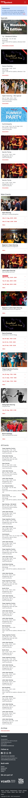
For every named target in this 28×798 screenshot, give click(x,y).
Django (2, 766)
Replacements (13, 790)
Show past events (5, 730)
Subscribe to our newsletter (8, 756)
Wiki (20, 792)
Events (20, 790)
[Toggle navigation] (25, 2)
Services (4, 792)
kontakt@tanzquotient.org (7, 745)
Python (2, 771)
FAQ (17, 792)
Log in (2, 794)
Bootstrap (3, 769)
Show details (5, 75)
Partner (25, 790)
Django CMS (4, 768)
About (13, 792)
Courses (7, 790)
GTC (23, 792)
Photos (8, 792)
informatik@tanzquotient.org (8, 759)
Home (2, 790)
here (24, 14)
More (3, 225)
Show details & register (8, 45)
